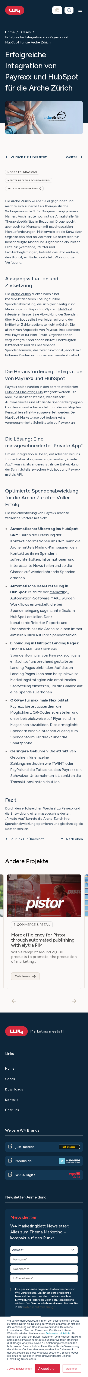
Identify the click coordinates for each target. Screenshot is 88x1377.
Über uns (12, 1110)
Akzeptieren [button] (47, 1368)
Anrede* (18, 1250)
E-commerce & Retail (31, 925)
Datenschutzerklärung (38, 1307)
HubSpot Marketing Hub (24, 392)
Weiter (71, 157)
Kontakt (11, 1100)
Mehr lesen (22, 976)
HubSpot (65, 309)
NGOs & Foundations (22, 172)
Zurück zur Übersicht (29, 157)
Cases (26, 32)
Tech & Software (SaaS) (24, 188)
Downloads (14, 1089)
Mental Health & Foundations (28, 180)
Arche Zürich (21, 294)
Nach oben (74, 839)
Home (10, 32)
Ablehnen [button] (72, 1368)
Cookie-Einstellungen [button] (19, 1368)
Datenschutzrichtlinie (58, 1333)
